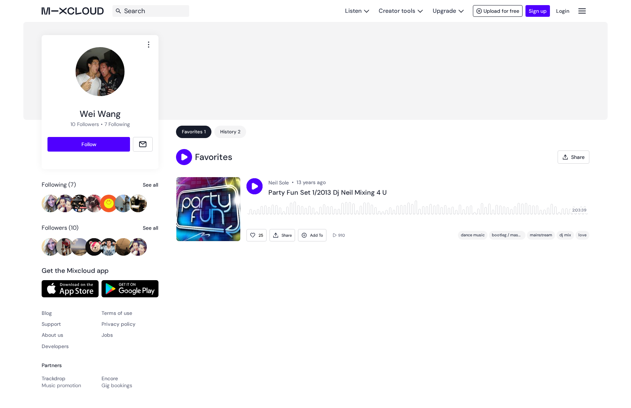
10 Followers (84, 124)
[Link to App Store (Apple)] (70, 288)
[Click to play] (254, 186)
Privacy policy (118, 324)
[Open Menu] (582, 11)
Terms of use (117, 313)
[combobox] (148, 44)
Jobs (107, 335)
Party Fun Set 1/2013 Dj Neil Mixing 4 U (327, 193)
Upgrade (444, 11)
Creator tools (397, 11)
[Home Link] (73, 11)
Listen (353, 11)
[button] (184, 157)
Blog (47, 313)
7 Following (117, 124)
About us (52, 335)
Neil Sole (278, 182)
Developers (55, 346)
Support (51, 324)
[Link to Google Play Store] (130, 288)
